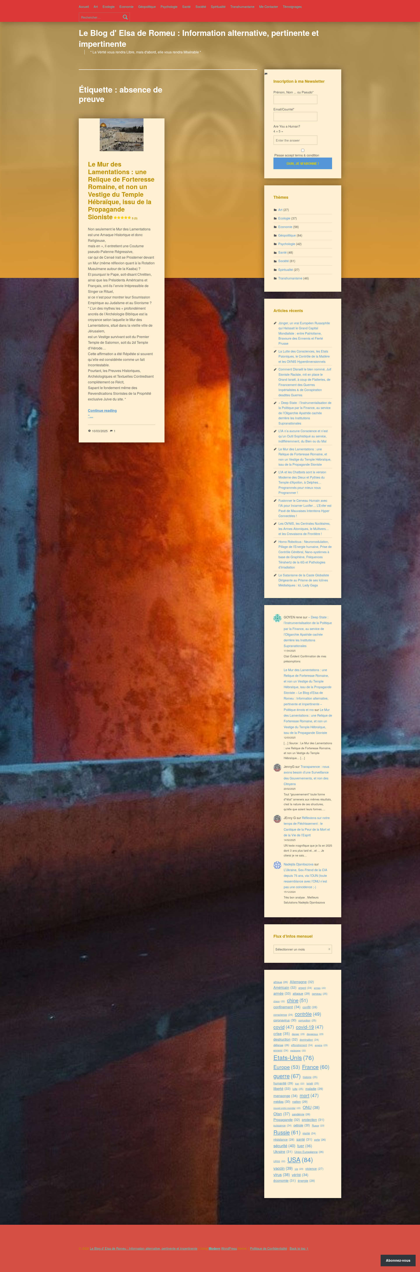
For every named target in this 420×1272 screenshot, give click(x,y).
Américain (284, 987)
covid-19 (309, 1026)
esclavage (298, 1050)
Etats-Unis (293, 1057)
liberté (281, 1088)
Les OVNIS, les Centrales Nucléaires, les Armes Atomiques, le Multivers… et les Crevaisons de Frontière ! (304, 528)
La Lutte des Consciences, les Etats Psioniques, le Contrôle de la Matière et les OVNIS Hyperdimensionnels (304, 356)
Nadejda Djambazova (298, 864)
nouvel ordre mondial (287, 1108)
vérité (300, 1174)
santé (304, 1139)
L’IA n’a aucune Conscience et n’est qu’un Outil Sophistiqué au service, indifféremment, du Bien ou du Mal (303, 435)
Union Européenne (309, 1152)
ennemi (280, 1050)
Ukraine (282, 1151)
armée (282, 993)
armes (320, 988)
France (315, 1066)
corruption (307, 1020)
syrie (320, 1139)
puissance (282, 1125)
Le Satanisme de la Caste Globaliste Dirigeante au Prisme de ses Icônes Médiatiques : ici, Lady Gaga (303, 580)
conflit (310, 1007)
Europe (286, 1066)
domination (309, 1039)
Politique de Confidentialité (268, 1248)
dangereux (315, 1034)
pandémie (301, 1114)
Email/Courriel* (283, 109)
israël (312, 1083)
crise (281, 1033)
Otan (281, 1113)
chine (297, 1000)
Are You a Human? (286, 128)
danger (298, 1034)
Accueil (84, 6)
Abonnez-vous (398, 1260)
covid (283, 1026)
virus (281, 1174)
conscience (283, 1014)
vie (299, 1168)
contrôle (308, 1013)
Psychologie (169, 6)
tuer (304, 1145)
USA (300, 1159)
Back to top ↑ (299, 1248)
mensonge (285, 1095)
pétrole (302, 1125)
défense (281, 1045)
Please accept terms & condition (296, 155)
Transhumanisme (242, 6)
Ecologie (109, 6)
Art (96, 6)
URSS (279, 1161)
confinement (287, 1006)
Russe (318, 1125)
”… (90, 416)
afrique (280, 982)
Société (201, 6)
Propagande (286, 1119)
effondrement (302, 1045)
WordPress (229, 1248)
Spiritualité (218, 6)
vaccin (283, 1168)
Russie (287, 1132)
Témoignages (292, 6)
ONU (311, 1107)
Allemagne (302, 981)
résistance (283, 1139)
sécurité (284, 1145)
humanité (283, 1083)
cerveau (319, 993)
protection (313, 1119)
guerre (287, 1076)
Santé (186, 6)
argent (305, 988)
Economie (126, 6)
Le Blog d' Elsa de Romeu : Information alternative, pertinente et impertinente (199, 38)
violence (314, 1168)
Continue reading (102, 410)
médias (281, 1101)
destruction (285, 1039)
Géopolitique (147, 6)
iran (299, 1083)
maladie (314, 1088)
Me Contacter (268, 6)
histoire (310, 1077)
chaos (279, 1001)
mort (309, 1095)
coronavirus (284, 1020)
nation (300, 1101)
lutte (297, 1089)
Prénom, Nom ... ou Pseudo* (293, 92)
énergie (306, 1180)
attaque (301, 993)
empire (321, 1045)
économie (284, 1180)
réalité (309, 1133)
